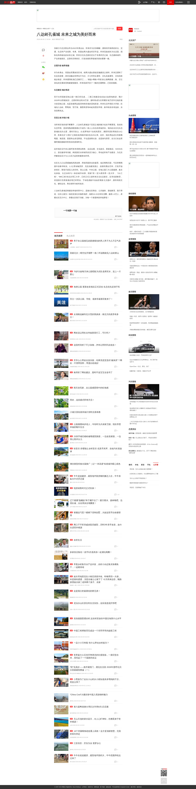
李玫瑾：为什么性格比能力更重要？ (141, 469)
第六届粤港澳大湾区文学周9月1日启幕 (91, 707)
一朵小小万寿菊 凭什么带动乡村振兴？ (91, 643)
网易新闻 (136, 29)
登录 (170, 2)
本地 (136, 465)
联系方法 (90, 787)
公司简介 (84, 787)
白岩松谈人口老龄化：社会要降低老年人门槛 (144, 474)
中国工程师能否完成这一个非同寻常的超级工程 (95, 631)
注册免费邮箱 (179, 2)
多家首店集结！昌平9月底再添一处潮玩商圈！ (91, 552)
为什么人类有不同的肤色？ (138, 478)
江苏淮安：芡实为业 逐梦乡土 (87, 743)
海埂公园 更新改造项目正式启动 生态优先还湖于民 (97, 287)
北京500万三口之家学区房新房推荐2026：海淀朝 (144, 69)
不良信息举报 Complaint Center (121, 787)
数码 (130, 465)
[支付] (159, 2)
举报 (121, 39)
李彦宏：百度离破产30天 (138, 487)
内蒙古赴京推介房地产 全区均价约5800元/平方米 (144, 60)
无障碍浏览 (33, 2)
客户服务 (102, 787)
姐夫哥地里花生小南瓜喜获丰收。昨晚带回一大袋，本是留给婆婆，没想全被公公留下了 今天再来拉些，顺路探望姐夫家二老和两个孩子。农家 (96, 579)
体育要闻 (132, 239)
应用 (25, 2)
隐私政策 (108, 787)
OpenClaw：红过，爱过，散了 (139, 366)
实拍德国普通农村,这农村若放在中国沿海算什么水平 (97, 618)
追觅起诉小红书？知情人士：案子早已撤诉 (143, 220)
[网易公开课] (145, 2)
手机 (148, 465)
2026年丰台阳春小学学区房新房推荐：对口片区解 (144, 65)
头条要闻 (132, 115)
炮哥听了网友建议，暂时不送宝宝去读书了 (93, 372)
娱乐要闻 (132, 292)
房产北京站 (118, 216)
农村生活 (78, 540)
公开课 (155, 465)
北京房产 (132, 40)
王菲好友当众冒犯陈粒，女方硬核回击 (142, 312)
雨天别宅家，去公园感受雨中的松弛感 (91, 388)
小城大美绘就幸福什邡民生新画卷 (85, 412)
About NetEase (76, 787)
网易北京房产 (46, 28)
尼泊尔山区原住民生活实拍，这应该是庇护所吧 (95, 603)
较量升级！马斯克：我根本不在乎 (140, 371)
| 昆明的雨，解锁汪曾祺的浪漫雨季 (143, 433)
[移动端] (139, 2)
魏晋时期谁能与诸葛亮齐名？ (139, 483)
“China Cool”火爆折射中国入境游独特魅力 (89, 694)
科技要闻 (132, 335)
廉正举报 (133, 787)
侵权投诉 (139, 787)
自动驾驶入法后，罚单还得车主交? (141, 355)
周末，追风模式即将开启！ (82, 400)
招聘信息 (96, 787)
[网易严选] (153, 2)
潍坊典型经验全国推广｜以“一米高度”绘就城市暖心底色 (95, 464)
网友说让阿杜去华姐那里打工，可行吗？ (92, 333)
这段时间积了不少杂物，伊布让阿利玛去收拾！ (95, 345)
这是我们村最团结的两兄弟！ (87, 591)
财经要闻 (132, 194)
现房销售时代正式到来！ (85, 488)
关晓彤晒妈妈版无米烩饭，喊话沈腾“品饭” (143, 329)
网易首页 (20, 2)
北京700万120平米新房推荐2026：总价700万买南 (144, 74)
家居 (142, 465)
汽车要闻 (132, 382)
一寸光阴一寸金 (70, 210)
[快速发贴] (43, 50)
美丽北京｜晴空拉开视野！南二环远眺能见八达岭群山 (94, 253)
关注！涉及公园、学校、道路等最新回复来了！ (91, 299)
